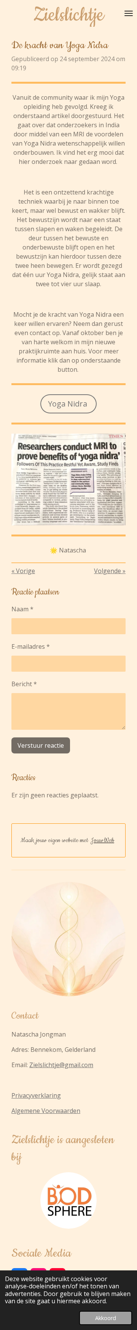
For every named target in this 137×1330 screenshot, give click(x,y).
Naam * (22, 609)
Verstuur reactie (41, 745)
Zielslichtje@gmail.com (61, 1065)
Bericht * (24, 684)
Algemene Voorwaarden (45, 1110)
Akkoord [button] (105, 1318)
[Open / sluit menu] (128, 13)
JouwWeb (102, 840)
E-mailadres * (30, 646)
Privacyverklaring (36, 1095)
